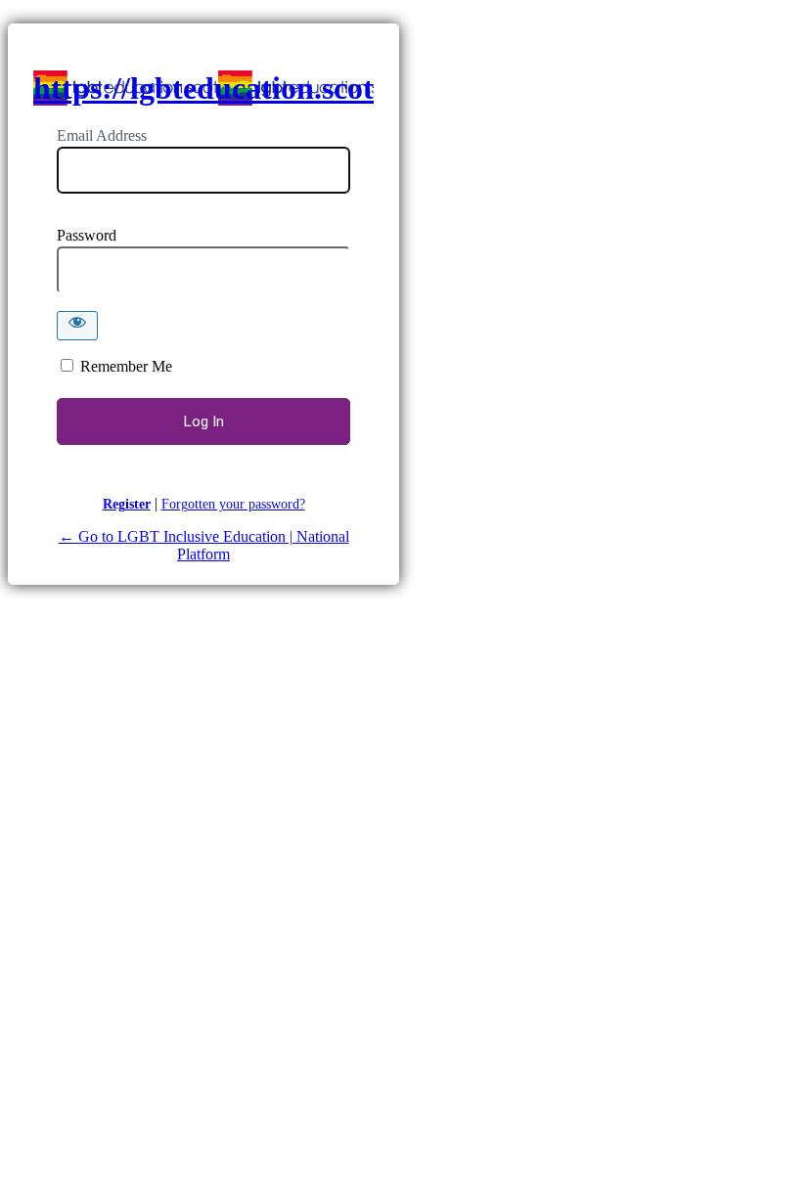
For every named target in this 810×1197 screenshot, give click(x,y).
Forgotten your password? (233, 504)
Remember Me (126, 366)
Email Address (102, 135)
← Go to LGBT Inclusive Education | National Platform (204, 545)
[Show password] (77, 325)
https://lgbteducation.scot (203, 88)
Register (127, 504)
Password (86, 235)
